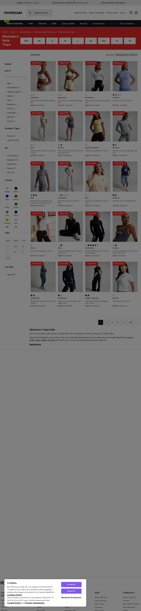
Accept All (71, 584)
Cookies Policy (14, 595)
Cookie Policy (14, 603)
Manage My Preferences (71, 597)
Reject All (71, 591)
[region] (45, 593)
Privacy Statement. (35, 603)
